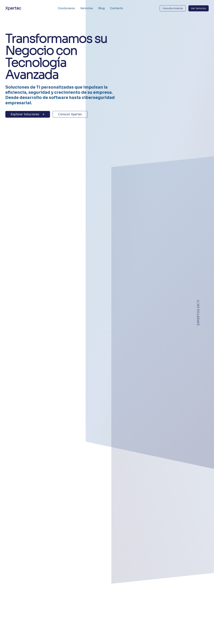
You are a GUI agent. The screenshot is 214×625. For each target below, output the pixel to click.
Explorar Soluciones (25, 114)
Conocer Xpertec (70, 114)
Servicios (86, 8)
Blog (101, 8)
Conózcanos (66, 8)
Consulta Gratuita (173, 8)
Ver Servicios (198, 8)
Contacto (116, 8)
